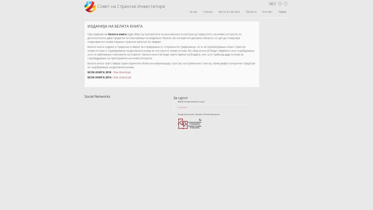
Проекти (251, 11)
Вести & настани (229, 11)
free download (122, 72)
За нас (193, 11)
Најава (282, 11)
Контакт (267, 11)
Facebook (280, 3)
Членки (208, 11)
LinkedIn (286, 3)
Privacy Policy (182, 107)
